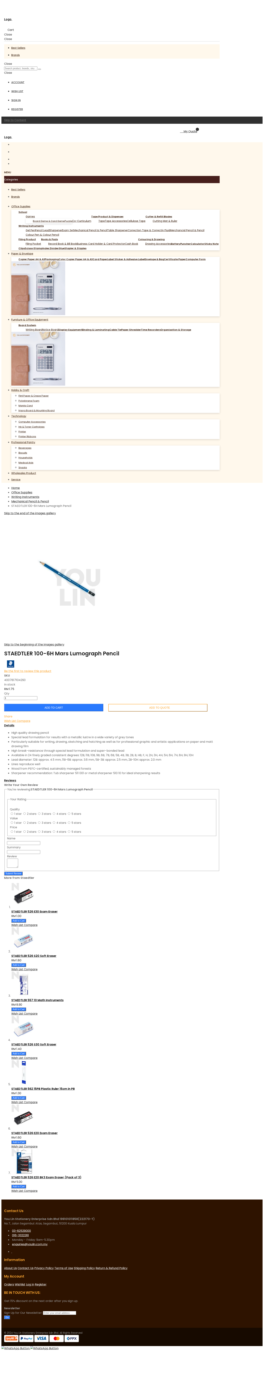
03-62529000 (21, 1231)
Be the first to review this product (27, 671)
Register (17, 109)
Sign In (16, 100)
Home (15, 488)
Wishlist (20, 1284)
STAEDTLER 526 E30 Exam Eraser (34, 912)
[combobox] (20, 68)
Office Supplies (21, 492)
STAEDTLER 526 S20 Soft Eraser (33, 956)
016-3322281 (20, 1235)
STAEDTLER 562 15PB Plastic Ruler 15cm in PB (43, 1089)
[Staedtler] (10, 667)
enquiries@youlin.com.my (30, 1244)
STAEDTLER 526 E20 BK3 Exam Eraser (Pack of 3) (46, 1177)
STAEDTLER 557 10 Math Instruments (37, 1000)
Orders (9, 1284)
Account (17, 82)
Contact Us (26, 1268)
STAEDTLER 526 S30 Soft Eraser (33, 1044)
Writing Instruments (25, 497)
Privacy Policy (44, 1268)
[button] (10, 721)
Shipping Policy (84, 1268)
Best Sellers (18, 48)
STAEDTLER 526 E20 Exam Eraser (34, 1133)
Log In (30, 1284)
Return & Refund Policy (112, 1268)
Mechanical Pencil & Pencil (30, 501)
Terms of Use (63, 1268)
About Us (10, 1268)
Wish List (17, 91)
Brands (15, 55)
